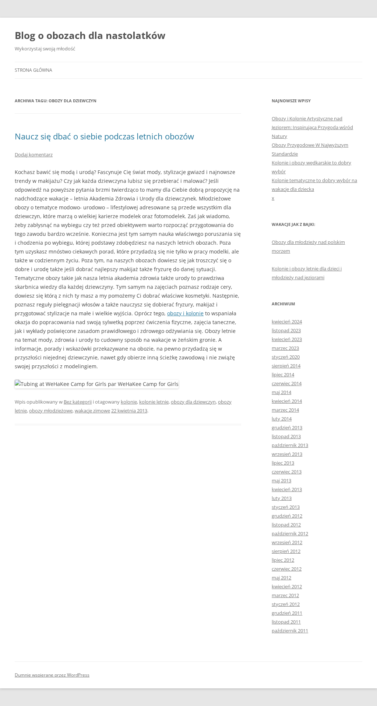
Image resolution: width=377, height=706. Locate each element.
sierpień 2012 (286, 551)
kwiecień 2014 (287, 401)
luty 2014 (282, 418)
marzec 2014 (285, 410)
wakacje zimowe (92, 410)
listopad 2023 (286, 330)
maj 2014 (281, 392)
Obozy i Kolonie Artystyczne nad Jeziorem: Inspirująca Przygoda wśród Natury (312, 127)
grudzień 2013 (287, 427)
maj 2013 (281, 480)
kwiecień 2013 (287, 489)
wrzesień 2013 (287, 454)
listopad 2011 (286, 621)
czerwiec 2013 (287, 471)
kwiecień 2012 (287, 586)
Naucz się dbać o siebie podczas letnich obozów (104, 136)
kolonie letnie (154, 401)
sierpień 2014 (286, 365)
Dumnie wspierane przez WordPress (52, 675)
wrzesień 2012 (287, 542)
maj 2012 (281, 577)
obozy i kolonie (185, 313)
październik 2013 (290, 445)
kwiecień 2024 (287, 321)
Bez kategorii (78, 401)
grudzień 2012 (287, 515)
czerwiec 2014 (287, 383)
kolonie (129, 401)
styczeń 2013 (286, 507)
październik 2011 (290, 630)
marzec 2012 (285, 595)
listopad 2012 (286, 524)
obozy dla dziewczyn (193, 401)
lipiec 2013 (283, 463)
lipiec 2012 (283, 560)
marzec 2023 (285, 348)
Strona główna (33, 70)
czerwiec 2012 (287, 568)
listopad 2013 (286, 436)
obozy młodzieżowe (51, 410)
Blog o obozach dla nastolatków (90, 35)
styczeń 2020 (286, 357)
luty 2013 (282, 498)
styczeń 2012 (286, 604)
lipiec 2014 (283, 374)
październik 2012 (290, 533)
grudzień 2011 (287, 613)
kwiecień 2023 (287, 339)
